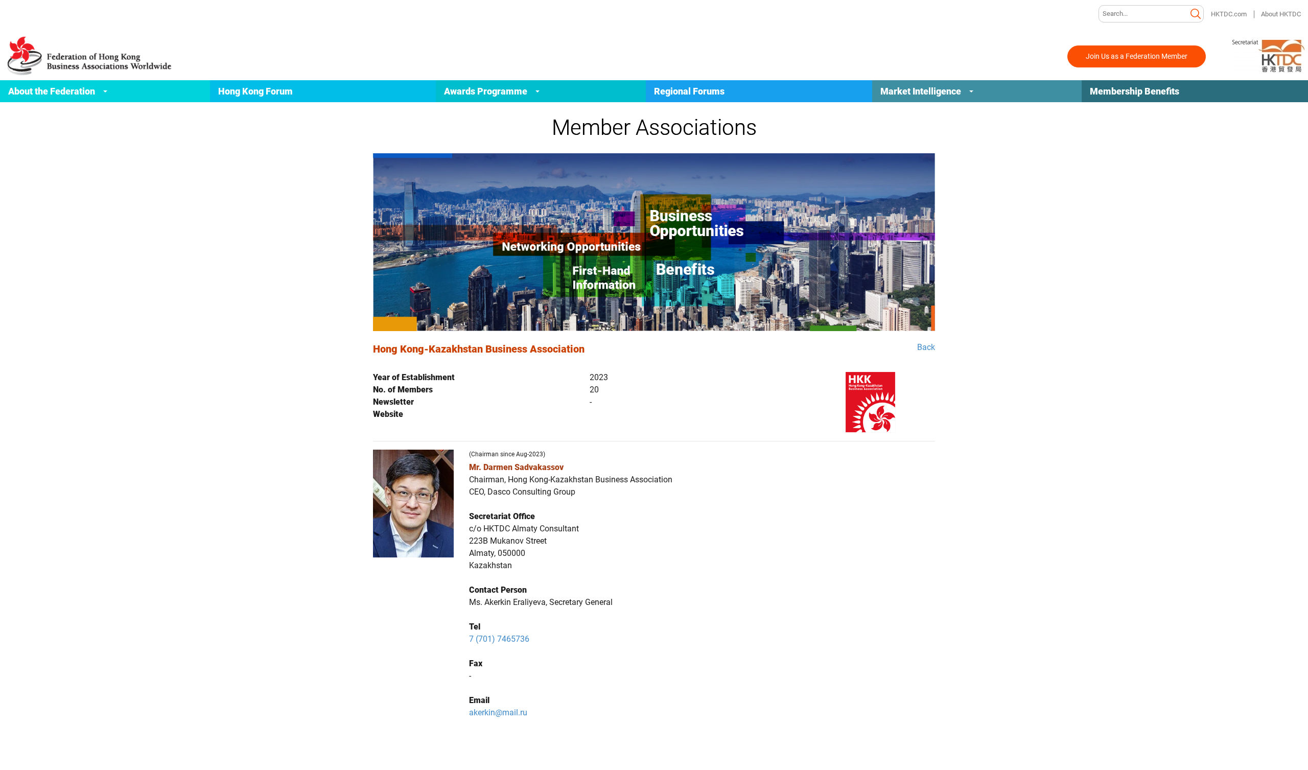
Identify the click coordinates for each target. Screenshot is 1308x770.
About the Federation (51, 91)
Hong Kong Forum (255, 91)
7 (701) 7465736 (499, 639)
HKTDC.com (1229, 14)
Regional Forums (689, 91)
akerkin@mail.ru (498, 712)
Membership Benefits (1134, 91)
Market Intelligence (920, 91)
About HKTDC (1281, 14)
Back (926, 347)
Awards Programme (485, 91)
